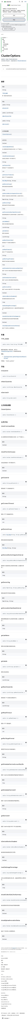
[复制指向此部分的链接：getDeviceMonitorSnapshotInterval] (24, 555)
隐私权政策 (22, 1013)
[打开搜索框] (19, 1)
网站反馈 (4, 1015)
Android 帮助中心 (5, 995)
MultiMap (5, 180)
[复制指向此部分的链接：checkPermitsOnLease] (16, 452)
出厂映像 (3, 966)
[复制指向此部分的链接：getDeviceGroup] (13, 529)
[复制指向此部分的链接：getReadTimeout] (13, 713)
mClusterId (5, 108)
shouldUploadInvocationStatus (11, 325)
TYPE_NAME (5, 93)
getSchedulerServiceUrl (9, 277)
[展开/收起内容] (7, 37)
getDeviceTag (6, 202)
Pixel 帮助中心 (4, 997)
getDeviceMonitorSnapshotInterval (12, 193)
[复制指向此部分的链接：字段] (5, 367)
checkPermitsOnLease (8, 156)
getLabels (5, 230)
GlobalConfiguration (7, 351)
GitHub (2, 971)
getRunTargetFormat (8, 259)
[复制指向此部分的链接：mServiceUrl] (10, 392)
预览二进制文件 (4, 964)
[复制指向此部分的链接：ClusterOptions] (12, 409)
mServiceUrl (6, 124)
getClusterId (6, 165)
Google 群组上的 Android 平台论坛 (8, 985)
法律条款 (13, 1013)
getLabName (5, 221)
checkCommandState (8, 146)
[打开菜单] (2, 1)
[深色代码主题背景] (26, 343)
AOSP (2, 34)
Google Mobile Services (6, 1004)
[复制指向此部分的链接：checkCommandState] (16, 426)
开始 (14, 20)
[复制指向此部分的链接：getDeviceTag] (11, 582)
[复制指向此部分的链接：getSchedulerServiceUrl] (17, 790)
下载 (2, 962)
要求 (2, 960)
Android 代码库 (4, 958)
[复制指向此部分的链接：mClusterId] (9, 371)
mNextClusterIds (7, 116)
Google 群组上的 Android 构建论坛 (8, 987)
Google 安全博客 (4, 983)
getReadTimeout (7, 249)
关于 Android (4, 1013)
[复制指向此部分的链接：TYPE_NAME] (10, 339)
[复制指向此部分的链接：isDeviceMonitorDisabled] (18, 841)
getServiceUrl (6, 287)
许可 (17, 1013)
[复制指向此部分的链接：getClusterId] (10, 478)
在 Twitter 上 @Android (6, 976)
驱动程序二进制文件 (5, 969)
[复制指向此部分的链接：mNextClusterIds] (13, 382)
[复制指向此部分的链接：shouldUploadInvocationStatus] (21, 920)
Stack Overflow (4, 1006)
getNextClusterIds (7, 240)
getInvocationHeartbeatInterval (11, 212)
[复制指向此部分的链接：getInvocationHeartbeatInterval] (22, 608)
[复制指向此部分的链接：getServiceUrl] (11, 816)
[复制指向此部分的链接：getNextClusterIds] (14, 687)
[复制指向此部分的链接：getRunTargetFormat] (15, 738)
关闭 (14, 15)
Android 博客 (4, 981)
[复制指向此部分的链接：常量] (5, 335)
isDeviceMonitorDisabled (9, 296)
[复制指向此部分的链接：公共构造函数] (12, 405)
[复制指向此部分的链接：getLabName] (10, 635)
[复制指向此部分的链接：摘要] (5, 82)
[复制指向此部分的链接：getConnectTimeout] (15, 503)
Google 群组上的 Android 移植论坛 (8, 989)
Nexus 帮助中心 (4, 999)
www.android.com (5, 1001)
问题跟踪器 (3, 1008)
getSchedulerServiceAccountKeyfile (12, 268)
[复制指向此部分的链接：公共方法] (9, 422)
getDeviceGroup (7, 184)
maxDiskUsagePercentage (9, 305)
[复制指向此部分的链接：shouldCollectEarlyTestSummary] (22, 895)
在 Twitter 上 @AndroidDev (7, 979)
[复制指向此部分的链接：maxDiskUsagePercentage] (19, 867)
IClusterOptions (21, 60)
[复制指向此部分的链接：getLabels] (8, 661)
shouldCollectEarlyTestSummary (11, 316)
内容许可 (14, 948)
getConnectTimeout (8, 174)
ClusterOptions (7, 134)
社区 (9, 1013)
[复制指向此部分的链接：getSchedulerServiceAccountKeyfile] (25, 764)
